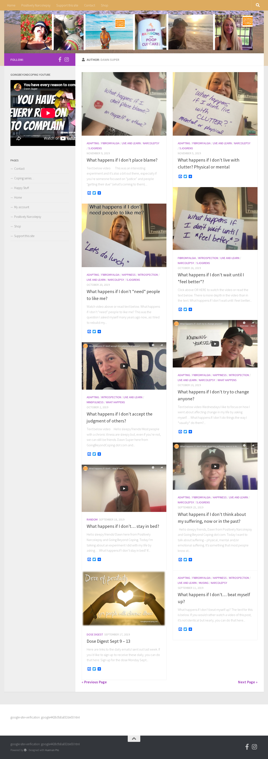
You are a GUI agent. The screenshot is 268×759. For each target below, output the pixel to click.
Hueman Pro (52, 750)
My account (21, 207)
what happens (227, 380)
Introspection (208, 258)
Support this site (67, 5)
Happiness (129, 275)
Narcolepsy (151, 143)
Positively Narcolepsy (35, 5)
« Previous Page (94, 682)
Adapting (93, 143)
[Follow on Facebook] (59, 59)
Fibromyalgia (110, 143)
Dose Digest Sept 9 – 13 (108, 641)
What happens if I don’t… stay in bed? (123, 526)
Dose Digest (95, 634)
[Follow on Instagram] (66, 59)
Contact (89, 5)
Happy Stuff (21, 188)
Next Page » (248, 682)
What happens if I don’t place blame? (122, 160)
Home (11, 5)
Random (92, 519)
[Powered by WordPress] (25, 750)
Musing (204, 583)
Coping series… (24, 178)
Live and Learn (131, 143)
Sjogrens (95, 148)
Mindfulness (95, 402)
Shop (104, 5)
